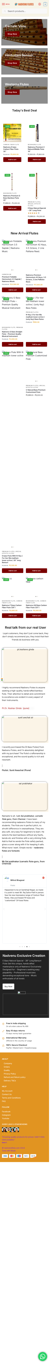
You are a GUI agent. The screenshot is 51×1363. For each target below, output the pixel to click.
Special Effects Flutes (35, 386)
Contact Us (7, 1094)
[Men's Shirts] (24, 32)
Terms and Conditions (11, 1098)
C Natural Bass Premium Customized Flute (36, 391)
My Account (7, 1091)
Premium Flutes (34, 202)
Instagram (6, 1115)
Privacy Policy (10, 1074)
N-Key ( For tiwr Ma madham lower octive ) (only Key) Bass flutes (35, 317)
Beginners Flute (34, 144)
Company (8, 1063)
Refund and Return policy (15, 1077)
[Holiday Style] (24, 61)
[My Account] (39, 4)
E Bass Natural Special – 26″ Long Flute (37, 209)
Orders (7, 1067)
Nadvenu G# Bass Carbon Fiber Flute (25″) (36, 606)
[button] (45, 4)
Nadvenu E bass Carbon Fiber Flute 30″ (10, 149)
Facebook (6, 1111)
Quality (7, 1070)
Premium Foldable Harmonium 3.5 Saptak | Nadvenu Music (11, 279)
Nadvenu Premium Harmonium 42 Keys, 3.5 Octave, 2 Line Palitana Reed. (36, 278)
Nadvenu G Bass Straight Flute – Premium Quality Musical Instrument (12, 334)
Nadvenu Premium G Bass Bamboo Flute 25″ (11, 198)
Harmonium (6, 274)
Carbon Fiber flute (11, 144)
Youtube (5, 1118)
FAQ (4, 1101)
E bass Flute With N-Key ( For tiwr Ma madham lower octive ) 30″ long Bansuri (12, 559)
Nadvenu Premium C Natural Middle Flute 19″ (36, 149)
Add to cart (12, 159)
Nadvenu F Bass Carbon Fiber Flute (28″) (12, 606)
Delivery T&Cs (10, 1080)
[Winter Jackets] (24, 90)
